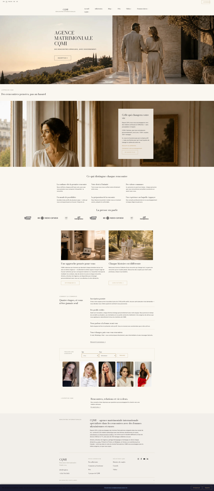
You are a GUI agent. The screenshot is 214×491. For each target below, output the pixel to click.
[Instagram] (138, 459)
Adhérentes (98, 9)
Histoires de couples (119, 462)
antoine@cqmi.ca (70, 283)
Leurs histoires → (118, 283)
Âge (83, 352)
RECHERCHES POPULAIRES (68, 480)
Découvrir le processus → (98, 342)
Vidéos (115, 469)
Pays (100, 352)
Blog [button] (109, 9)
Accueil (86, 9)
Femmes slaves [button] (142, 9)
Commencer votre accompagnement (132, 148)
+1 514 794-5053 (64, 474)
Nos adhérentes (93, 462)
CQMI (99, 430)
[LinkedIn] (147, 459)
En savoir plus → (95, 407)
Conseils (115, 466)
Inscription (62, 58)
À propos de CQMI (94, 473)
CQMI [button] (86, 12)
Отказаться (196, 487)
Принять (207, 487)
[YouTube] (144, 459)
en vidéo (98, 442)
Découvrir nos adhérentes (129, 145)
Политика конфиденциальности (115, 488)
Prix (119, 9)
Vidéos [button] (128, 9)
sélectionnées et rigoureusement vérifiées (102, 434)
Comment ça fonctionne (95, 466)
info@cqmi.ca (63, 470)
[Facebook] (141, 459)
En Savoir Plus (130, 152)
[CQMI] (65, 10)
